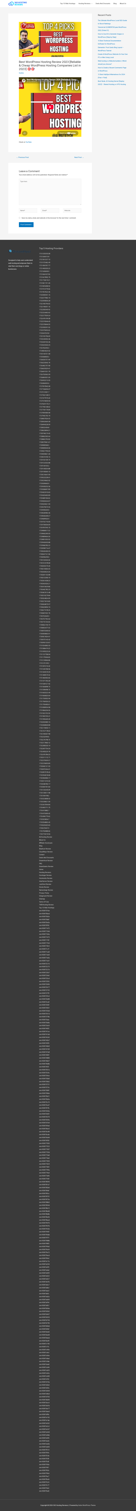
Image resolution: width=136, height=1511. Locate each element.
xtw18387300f (44, 1005)
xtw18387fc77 (44, 1485)
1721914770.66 (44, 289)
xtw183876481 (44, 1114)
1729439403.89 (44, 495)
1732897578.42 (44, 772)
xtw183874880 (44, 1058)
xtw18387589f (44, 1090)
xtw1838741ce (44, 1031)
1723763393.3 (44, 348)
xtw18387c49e (44, 1350)
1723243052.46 (44, 339)
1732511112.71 (44, 757)
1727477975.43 (44, 398)
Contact (41, 855)
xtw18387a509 (44, 1273)
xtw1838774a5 (44, 1158)
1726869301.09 (44, 377)
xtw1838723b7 (44, 973)
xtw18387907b (44, 1226)
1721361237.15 (44, 259)
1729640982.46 (44, 513)
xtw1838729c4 (44, 996)
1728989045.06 (44, 448)
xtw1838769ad (44, 1126)
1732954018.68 (44, 775)
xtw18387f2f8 (44, 1459)
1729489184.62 (44, 498)
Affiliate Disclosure (45, 843)
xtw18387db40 (44, 1400)
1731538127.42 (44, 684)
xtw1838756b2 (44, 1082)
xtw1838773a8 (44, 1155)
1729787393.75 (44, 528)
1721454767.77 (44, 265)
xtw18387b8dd (44, 1326)
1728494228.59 (44, 425)
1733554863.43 (44, 822)
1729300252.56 (44, 486)
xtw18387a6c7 (44, 1285)
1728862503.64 (44, 436)
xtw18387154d (44, 931)
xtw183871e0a (44, 958)
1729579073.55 (44, 507)
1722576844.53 (44, 324)
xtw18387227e (44, 970)
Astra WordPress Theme (87, 1505)
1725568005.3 (44, 357)
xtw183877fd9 (44, 1179)
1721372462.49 (44, 262)
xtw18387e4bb (44, 1435)
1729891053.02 (44, 539)
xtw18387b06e (44, 1308)
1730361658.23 (44, 581)
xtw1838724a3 (44, 975)
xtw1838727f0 (44, 993)
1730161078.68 (44, 563)
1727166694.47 (44, 389)
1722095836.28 (44, 301)
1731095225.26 (44, 651)
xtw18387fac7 (44, 1476)
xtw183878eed (44, 1220)
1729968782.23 (44, 545)
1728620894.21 (44, 430)
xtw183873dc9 (44, 1025)
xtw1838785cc (44, 1193)
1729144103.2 (44, 466)
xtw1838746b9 (44, 1046)
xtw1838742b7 (44, 1040)
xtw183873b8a (44, 1023)
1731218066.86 (44, 660)
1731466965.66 (44, 678)
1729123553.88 (44, 463)
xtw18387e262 (44, 1423)
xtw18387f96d (44, 1473)
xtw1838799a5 (44, 1246)
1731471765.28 (44, 681)
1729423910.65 (44, 492)
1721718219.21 (44, 280)
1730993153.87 (44, 643)
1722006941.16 (44, 295)
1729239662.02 (44, 480)
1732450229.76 (44, 752)
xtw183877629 (44, 1164)
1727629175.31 (44, 404)
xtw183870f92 (44, 925)
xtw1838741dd (44, 1034)
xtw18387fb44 (44, 1479)
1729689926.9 (44, 519)
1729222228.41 (44, 477)
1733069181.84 (44, 787)
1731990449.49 (44, 719)
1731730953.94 (44, 698)
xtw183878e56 (44, 1217)
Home (41, 869)
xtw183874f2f (44, 1067)
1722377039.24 (44, 316)
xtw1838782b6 (44, 1188)
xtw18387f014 (44, 1450)
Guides (21, 73)
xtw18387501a (44, 1070)
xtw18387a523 (44, 1276)
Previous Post (22, 157)
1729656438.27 (44, 516)
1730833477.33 (44, 628)
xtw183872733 (44, 990)
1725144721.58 (44, 354)
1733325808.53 (44, 799)
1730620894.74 (44, 607)
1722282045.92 (44, 310)
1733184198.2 (44, 796)
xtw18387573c (44, 1087)
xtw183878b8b (44, 1214)
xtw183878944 (44, 1205)
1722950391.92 (44, 327)
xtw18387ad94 (44, 1300)
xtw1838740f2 (44, 1028)
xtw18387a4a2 (44, 1270)
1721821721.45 (44, 283)
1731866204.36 (44, 710)
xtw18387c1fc (44, 1347)
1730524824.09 (44, 598)
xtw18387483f (44, 1055)
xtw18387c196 (44, 1344)
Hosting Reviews (84, 3)
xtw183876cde (44, 1134)
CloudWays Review (46, 852)
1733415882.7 (44, 810)
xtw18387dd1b (44, 1406)
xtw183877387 (44, 1149)
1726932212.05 (44, 380)
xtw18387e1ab (44, 1420)
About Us (123, 3)
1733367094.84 (44, 805)
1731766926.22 (44, 701)
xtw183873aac (44, 1020)
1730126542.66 (44, 560)
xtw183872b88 (44, 999)
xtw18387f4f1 (44, 1467)
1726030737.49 (44, 360)
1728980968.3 (44, 445)
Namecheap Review (46, 890)
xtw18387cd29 (44, 1370)
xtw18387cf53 (44, 1379)
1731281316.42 (44, 666)
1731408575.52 (44, 675)
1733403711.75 (44, 807)
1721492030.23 (44, 268)
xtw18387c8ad (44, 1358)
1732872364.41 (44, 769)
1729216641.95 (44, 475)
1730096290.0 (44, 557)
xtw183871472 (44, 928)
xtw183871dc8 (44, 955)
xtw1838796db (44, 1235)
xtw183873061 (44, 1008)
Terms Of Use (44, 902)
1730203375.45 (44, 566)
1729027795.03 (44, 451)
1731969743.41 (44, 716)
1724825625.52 (44, 351)
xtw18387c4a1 (44, 1352)
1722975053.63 (44, 330)
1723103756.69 (44, 336)
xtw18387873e (44, 1199)
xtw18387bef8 (44, 1341)
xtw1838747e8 (44, 1052)
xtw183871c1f (44, 949)
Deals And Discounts (103, 3)
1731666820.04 (44, 696)
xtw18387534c (44, 1073)
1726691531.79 (44, 371)
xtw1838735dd (44, 1011)
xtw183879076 (44, 1223)
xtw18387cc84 (44, 1367)
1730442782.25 (44, 589)
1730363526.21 (44, 584)
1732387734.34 (44, 749)
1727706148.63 (44, 407)
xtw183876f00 (44, 1140)
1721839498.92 (44, 286)
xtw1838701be (44, 911)
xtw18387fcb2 (44, 1488)
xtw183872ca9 (44, 1002)
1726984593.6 (44, 383)
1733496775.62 (44, 816)
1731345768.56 (44, 669)
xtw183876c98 (44, 1132)
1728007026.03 (44, 419)
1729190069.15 (44, 472)
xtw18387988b (44, 1241)
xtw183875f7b (44, 1108)
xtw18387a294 (44, 1264)
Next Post (79, 157)
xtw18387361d (44, 1014)
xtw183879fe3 (44, 1258)
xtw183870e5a (44, 922)
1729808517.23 (44, 531)
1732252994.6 (44, 737)
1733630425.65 (44, 825)
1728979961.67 (44, 442)
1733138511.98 (44, 793)
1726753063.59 (44, 374)
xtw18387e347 (44, 1429)
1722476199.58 (44, 318)
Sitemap (42, 899)
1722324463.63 (44, 313)
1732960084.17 (44, 778)
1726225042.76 (44, 363)
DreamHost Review (46, 861)
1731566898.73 (44, 687)
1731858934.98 (44, 707)
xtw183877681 (44, 1167)
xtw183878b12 (44, 1208)
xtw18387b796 (44, 1323)
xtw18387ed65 (44, 1447)
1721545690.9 (44, 271)
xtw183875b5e (44, 1099)
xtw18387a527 (44, 1279)
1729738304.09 (44, 525)
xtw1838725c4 (44, 978)
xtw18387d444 (44, 1391)
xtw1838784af (44, 1191)
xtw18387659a (44, 1120)
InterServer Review (45, 881)
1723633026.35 (44, 345)
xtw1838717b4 (44, 943)
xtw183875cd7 (44, 1105)
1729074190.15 (44, 457)
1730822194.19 (44, 625)
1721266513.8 (44, 257)
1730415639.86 (44, 587)
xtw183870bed (44, 914)
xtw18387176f (44, 940)
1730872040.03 (44, 631)
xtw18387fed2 (44, 1491)
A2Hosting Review (45, 837)
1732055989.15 (44, 722)
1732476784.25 (44, 755)
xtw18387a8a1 (44, 1288)
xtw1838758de (44, 1093)
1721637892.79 (44, 277)
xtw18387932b (44, 1229)
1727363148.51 (44, 395)
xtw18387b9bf (44, 1329)
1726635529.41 (44, 368)
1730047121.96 (44, 554)
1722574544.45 (44, 321)
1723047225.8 (44, 333)
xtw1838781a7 (44, 1185)
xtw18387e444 (44, 1432)
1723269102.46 (44, 342)
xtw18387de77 (44, 1409)
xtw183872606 (44, 984)
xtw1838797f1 (44, 1238)
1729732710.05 (44, 522)
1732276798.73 (44, 740)
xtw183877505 (44, 1161)
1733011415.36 (44, 781)
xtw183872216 (44, 964)
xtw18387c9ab (44, 1361)
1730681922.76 (44, 613)
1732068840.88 (44, 725)
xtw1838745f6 (44, 1043)
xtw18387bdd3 (44, 1332)
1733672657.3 (44, 828)
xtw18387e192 (44, 1417)
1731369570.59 (44, 672)
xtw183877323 (44, 1146)
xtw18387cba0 (44, 1364)
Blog (115, 3)
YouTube (29, 142)
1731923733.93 (44, 713)
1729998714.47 (44, 548)
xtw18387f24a (44, 1456)
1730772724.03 (44, 622)
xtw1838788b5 (44, 1202)
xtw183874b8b (44, 1064)
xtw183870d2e (44, 916)
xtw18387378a (44, 1017)
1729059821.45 (44, 454)
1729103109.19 (44, 460)
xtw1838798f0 (44, 1243)
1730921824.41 (44, 637)
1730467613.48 (44, 592)
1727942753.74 (44, 416)
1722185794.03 (44, 304)
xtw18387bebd (44, 1338)
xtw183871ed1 (44, 961)
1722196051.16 (44, 307)
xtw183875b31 (44, 1096)
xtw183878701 (44, 1196)
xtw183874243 (44, 1037)
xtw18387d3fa (44, 1388)
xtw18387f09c (44, 1453)
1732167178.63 (44, 731)
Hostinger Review (45, 875)
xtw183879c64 (44, 1249)
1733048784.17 (44, 784)
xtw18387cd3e (44, 1373)
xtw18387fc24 (44, 1482)
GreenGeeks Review (46, 866)
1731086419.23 (44, 648)
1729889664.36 (44, 536)
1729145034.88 (44, 469)
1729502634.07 (44, 501)
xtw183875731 (44, 1084)
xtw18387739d (44, 1152)
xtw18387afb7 (44, 1305)
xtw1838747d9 (44, 1049)
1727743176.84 (44, 410)
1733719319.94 (44, 834)
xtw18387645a (44, 1111)
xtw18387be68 (44, 1335)
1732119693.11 (44, 728)
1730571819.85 (44, 601)
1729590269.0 (44, 510)
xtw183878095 (44, 1182)
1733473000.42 (44, 813)
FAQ (40, 864)
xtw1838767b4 (44, 1123)
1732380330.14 (44, 746)
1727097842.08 (44, 386)
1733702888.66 (44, 831)
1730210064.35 (44, 569)
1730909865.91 (44, 634)
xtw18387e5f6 (44, 1438)
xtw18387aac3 (44, 1291)
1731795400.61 (44, 704)
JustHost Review (45, 884)
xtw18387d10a (44, 1382)
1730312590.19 (44, 578)
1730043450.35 (44, 551)
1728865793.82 (44, 439)
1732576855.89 (44, 763)
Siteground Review (45, 896)
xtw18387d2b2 (44, 1385)
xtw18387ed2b (44, 1444)
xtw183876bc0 (44, 1129)
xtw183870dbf (44, 919)
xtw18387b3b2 (44, 1311)
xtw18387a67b (44, 1282)
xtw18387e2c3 (44, 1426)
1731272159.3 (44, 663)
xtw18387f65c (44, 1470)
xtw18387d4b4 (44, 1394)
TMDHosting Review (46, 905)
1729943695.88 (44, 542)
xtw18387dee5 (44, 1411)
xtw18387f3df (44, 1461)
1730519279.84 (44, 595)
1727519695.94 (44, 401)
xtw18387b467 (44, 1314)
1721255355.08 (44, 254)
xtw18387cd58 (44, 1376)
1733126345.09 (44, 790)
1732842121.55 (44, 766)
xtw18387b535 (44, 1317)
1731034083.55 (44, 645)
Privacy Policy (44, 893)
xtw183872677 (44, 987)
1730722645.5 (44, 616)
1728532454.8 (44, 427)
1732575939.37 (44, 760)
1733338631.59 (44, 802)
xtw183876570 (44, 1117)
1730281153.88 (44, 575)
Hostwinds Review (45, 878)
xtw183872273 (44, 967)
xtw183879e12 (44, 1252)
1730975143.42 (44, 640)
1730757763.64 (44, 619)
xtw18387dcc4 (44, 1403)
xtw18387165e (44, 934)
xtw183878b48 (44, 1211)
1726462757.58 (44, 366)
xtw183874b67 (44, 1061)
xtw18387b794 (44, 1320)
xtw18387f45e (44, 1464)
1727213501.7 (44, 392)
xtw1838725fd (44, 981)
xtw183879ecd (44, 1255)
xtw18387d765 (44, 1397)
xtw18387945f (44, 1232)
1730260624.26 (44, 572)
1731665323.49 (44, 693)
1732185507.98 (44, 734)
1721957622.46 (44, 292)
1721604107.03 (44, 274)
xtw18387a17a (44, 1261)
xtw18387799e (44, 1170)
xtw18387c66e (44, 1355)
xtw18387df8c (44, 1414)
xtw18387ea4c (44, 1441)
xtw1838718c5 (44, 946)
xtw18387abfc (44, 1294)
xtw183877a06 (44, 1176)
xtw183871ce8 (44, 952)
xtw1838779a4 (44, 1173)
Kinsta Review (44, 887)
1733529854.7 (44, 819)
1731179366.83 (44, 657)
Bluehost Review (45, 849)
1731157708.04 (44, 654)
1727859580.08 (44, 413)
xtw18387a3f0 (44, 1267)
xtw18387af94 (44, 1302)
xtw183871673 (44, 937)
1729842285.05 (44, 534)
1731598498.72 (44, 690)
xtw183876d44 (44, 1137)
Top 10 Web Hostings (67, 3)
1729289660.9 (44, 483)
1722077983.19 (44, 298)
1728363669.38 (44, 422)
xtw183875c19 (44, 1102)
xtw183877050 (44, 1143)
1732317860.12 (44, 743)
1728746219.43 (44, 433)
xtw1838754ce (44, 1076)
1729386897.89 (44, 489)
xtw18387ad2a (44, 1297)
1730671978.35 (44, 610)
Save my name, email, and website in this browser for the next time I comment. (49, 218)
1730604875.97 (44, 604)
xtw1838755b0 (44, 1079)
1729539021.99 (44, 504)
